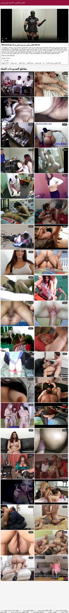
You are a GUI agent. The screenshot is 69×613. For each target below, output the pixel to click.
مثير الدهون (22, 63)
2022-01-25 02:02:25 (8, 55)
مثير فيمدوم (38, 63)
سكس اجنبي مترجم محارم (11, 610)
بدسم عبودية (13, 63)
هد (43, 63)
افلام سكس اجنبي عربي (45, 610)
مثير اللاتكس (30, 63)
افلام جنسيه (64, 612)
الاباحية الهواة (5, 63)
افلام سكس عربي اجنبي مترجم (19, 612)
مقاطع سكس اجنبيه (38, 612)
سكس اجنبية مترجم (61, 610)
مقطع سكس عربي (28, 610)
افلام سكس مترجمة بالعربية (53, 63)
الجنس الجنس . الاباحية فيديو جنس (13, 3)
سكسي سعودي (52, 612)
